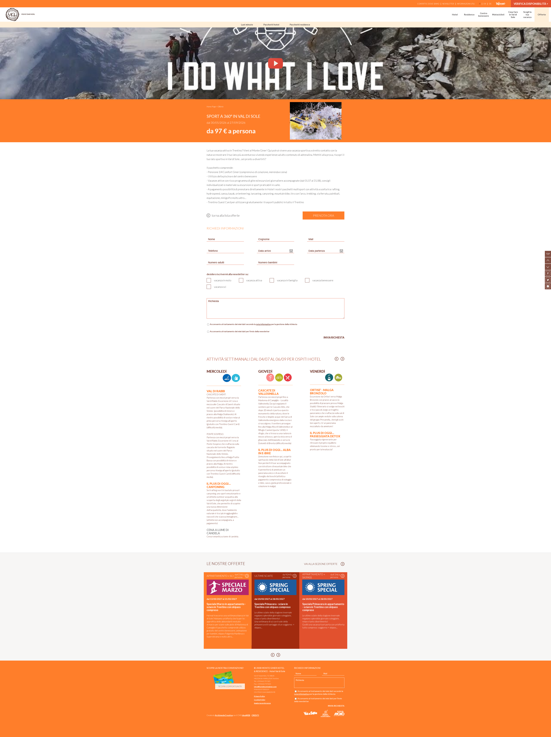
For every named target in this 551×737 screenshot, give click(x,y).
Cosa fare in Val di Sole (513, 14)
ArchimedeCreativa (224, 715)
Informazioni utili (466, 4)
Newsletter (448, 4)
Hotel (455, 14)
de (490, 4)
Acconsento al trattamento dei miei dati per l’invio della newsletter (239, 331)
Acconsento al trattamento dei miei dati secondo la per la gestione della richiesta (254, 324)
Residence (469, 14)
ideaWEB (246, 715)
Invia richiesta (333, 337)
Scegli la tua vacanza (527, 14)
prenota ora (323, 215)
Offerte (542, 14)
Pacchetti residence (300, 24)
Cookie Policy (259, 700)
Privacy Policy (259, 696)
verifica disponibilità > (531, 3)
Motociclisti (498, 14)
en (485, 4)
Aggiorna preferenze (262, 703)
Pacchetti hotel (271, 24)
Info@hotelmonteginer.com (265, 687)
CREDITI (255, 715)
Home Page (211, 106)
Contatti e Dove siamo (428, 4)
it (480, 4)
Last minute (247, 24)
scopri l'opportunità (230, 686)
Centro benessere (483, 14)
